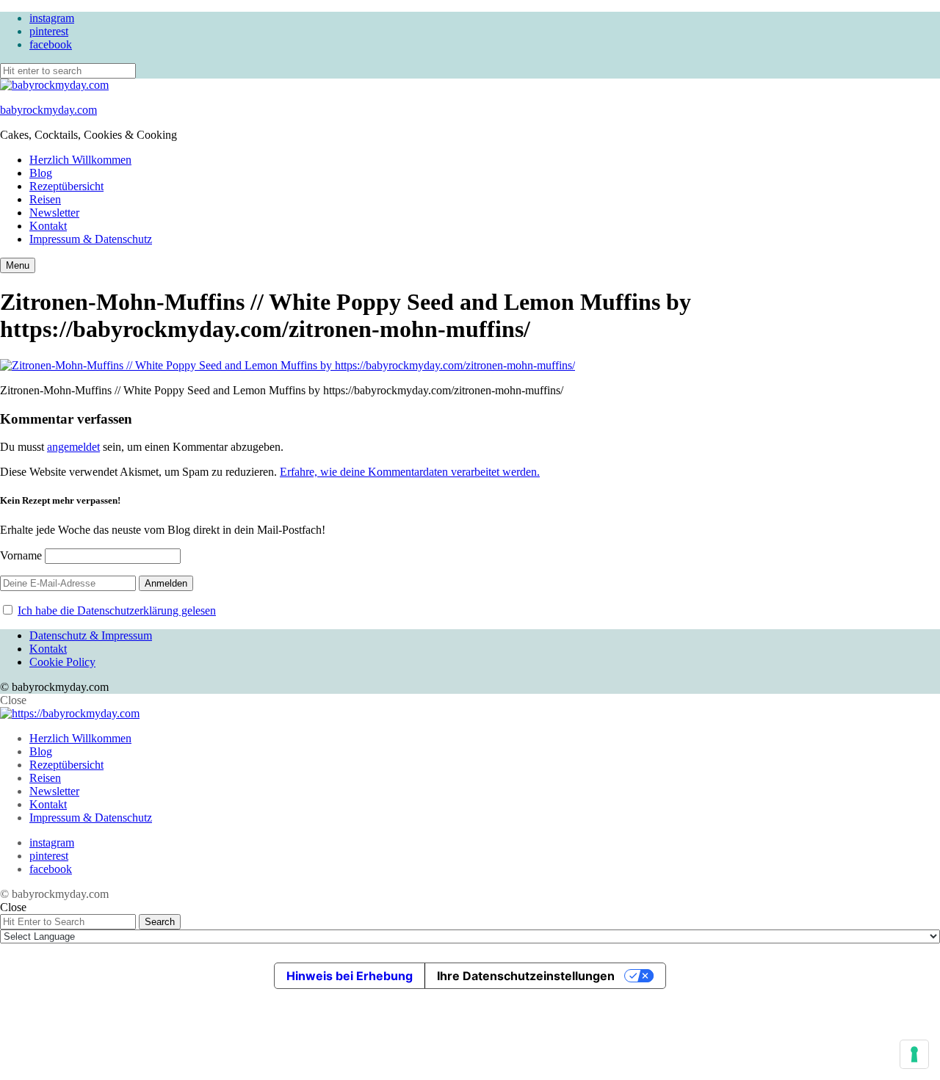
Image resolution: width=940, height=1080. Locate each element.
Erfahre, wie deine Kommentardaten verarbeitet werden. (410, 471)
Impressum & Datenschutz (90, 239)
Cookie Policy (62, 662)
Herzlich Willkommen (80, 159)
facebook (50, 44)
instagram (51, 18)
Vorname (21, 555)
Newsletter (54, 212)
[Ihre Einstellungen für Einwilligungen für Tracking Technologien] (914, 1054)
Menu (17, 265)
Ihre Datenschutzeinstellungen (526, 975)
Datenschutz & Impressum (90, 635)
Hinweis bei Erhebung (349, 975)
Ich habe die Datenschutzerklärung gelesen (117, 610)
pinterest (48, 31)
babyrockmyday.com (48, 110)
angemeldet (73, 447)
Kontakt (48, 226)
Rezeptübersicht (66, 186)
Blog (40, 173)
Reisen (45, 199)
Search (160, 921)
